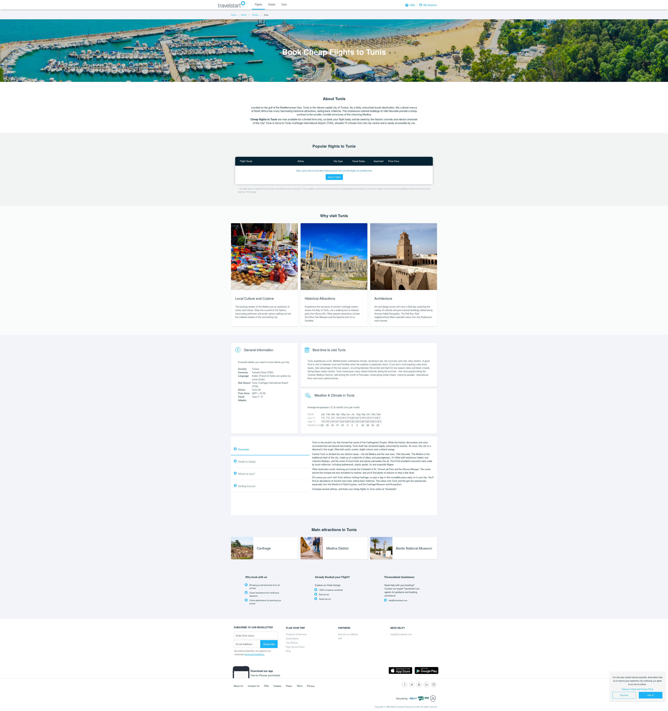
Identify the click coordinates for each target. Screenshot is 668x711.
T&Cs (300, 686)
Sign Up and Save (295, 646)
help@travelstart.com (401, 634)
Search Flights (334, 177)
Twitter (411, 684)
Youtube (419, 684)
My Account (430, 5)
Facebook (404, 684)
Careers (277, 686)
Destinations (292, 638)
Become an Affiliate (348, 634)
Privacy (311, 686)
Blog (288, 650)
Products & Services (296, 634)
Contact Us (254, 686)
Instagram (433, 684)
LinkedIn (426, 684)
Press (289, 686)
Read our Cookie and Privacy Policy (637, 689)
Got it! (650, 695)
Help (412, 5)
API (340, 638)
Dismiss (624, 695)
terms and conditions (254, 654)
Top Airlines (292, 642)
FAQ (266, 686)
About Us (238, 686)
